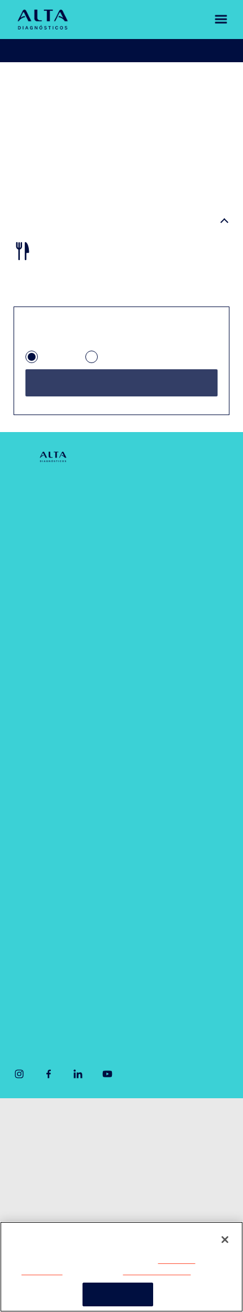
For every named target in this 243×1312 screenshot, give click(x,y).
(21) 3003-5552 (167, 963)
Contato (30, 603)
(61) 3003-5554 (46, 1001)
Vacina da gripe (45, 864)
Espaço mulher (165, 618)
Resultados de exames (158, 51)
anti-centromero (122, 84)
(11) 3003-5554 (45, 963)
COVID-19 (155, 494)
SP (48, 361)
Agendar (56, 51)
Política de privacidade (53, 1157)
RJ (106, 361)
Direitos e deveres (46, 1180)
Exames (30, 810)
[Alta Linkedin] (78, 1084)
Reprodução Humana (56, 891)
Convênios (35, 576)
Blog (22, 630)
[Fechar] (224, 1239)
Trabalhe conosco (45, 1202)
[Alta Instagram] (19, 1084)
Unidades (33, 522)
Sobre (26, 494)
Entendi (117, 1294)
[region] (121, 1267)
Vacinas (30, 837)
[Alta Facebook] (48, 1084)
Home (25, 84)
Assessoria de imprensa (56, 1135)
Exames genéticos (172, 591)
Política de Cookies (156, 1271)
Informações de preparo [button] (74, 223)
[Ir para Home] (43, 19)
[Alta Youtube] (107, 1084)
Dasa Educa (159, 687)
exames (60, 84)
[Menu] (212, 19)
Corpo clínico (40, 549)
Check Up (154, 563)
